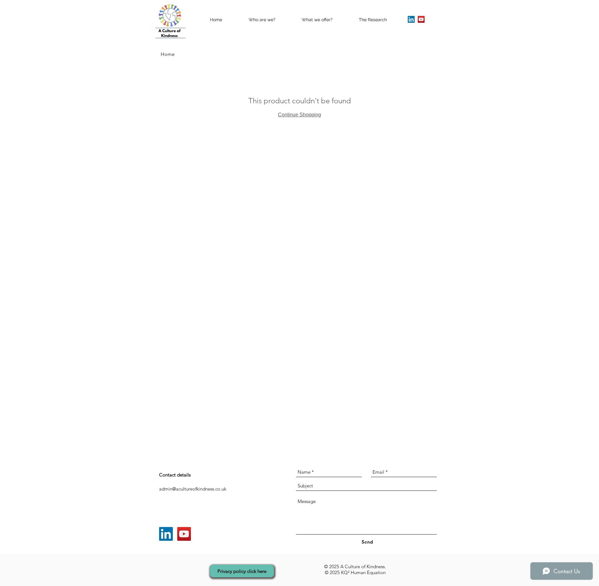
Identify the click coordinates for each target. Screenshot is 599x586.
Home (168, 54)
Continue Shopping (299, 114)
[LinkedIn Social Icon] (411, 19)
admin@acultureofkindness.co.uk (192, 489)
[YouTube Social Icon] (421, 19)
